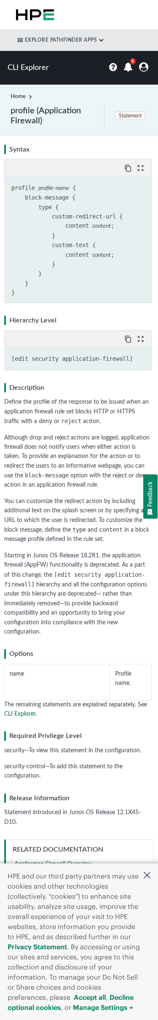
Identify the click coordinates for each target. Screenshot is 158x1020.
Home (18, 96)
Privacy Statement (37, 947)
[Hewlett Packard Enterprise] (33, 15)
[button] (147, 876)
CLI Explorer (19, 714)
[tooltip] (129, 167)
